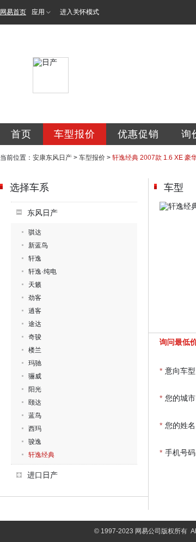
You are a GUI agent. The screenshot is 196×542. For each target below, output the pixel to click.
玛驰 (34, 363)
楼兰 (34, 350)
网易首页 (13, 12)
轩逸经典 (41, 455)
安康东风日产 (52, 157)
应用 (38, 12)
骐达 (34, 232)
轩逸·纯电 (42, 271)
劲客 (34, 298)
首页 (21, 134)
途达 (34, 324)
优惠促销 (138, 134)
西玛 (34, 428)
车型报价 (74, 134)
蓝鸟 (34, 415)
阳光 (34, 389)
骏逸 (34, 441)
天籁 (34, 284)
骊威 (34, 376)
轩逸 (34, 258)
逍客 (34, 311)
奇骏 (34, 337)
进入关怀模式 (79, 12)
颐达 (34, 402)
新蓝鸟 (38, 245)
